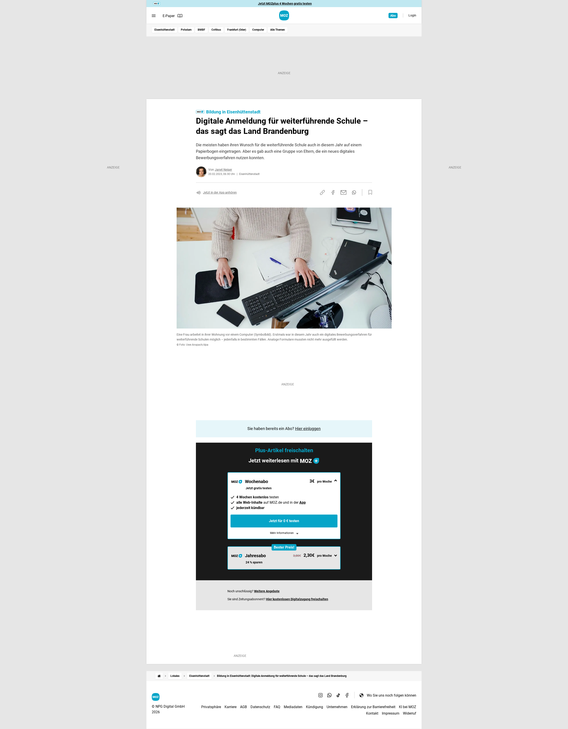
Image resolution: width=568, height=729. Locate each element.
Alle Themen (277, 29)
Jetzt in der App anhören (220, 192)
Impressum (390, 713)
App (302, 502)
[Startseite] (159, 676)
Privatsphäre (211, 707)
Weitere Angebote (267, 591)
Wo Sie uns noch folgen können (391, 695)
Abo (393, 15)
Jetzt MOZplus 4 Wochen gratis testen (285, 3)
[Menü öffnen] (154, 15)
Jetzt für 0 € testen (284, 521)
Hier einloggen (308, 428)
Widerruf (409, 713)
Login (412, 15)
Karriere (231, 707)
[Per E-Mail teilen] (343, 192)
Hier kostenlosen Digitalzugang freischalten (297, 599)
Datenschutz (260, 707)
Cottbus (216, 29)
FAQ (277, 707)
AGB (243, 707)
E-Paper (169, 16)
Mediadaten (293, 707)
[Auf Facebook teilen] (333, 192)
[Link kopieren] (322, 192)
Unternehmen (337, 707)
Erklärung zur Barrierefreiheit (373, 707)
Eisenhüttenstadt (164, 29)
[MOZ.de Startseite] (284, 15)
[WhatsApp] (329, 695)
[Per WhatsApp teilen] (354, 192)
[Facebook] (347, 695)
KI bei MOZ (407, 707)
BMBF (201, 29)
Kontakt (372, 713)
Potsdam (186, 29)
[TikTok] (338, 695)
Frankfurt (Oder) (236, 29)
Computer (258, 29)
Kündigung (314, 707)
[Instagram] (320, 695)
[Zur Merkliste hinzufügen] (369, 192)
